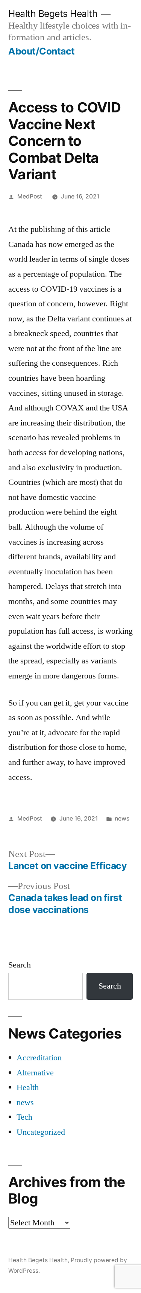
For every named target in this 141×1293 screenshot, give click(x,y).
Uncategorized (41, 1132)
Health (28, 1087)
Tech (24, 1117)
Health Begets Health (52, 13)
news (122, 818)
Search (19, 965)
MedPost (29, 196)
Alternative (35, 1072)
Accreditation (39, 1057)
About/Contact (41, 51)
